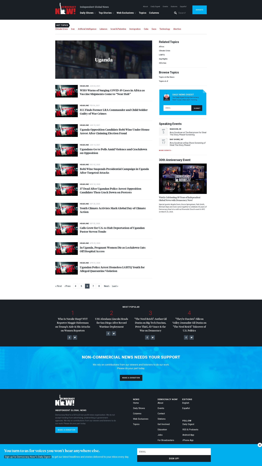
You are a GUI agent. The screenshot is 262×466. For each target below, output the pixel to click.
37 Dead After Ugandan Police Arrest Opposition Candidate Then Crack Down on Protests (110, 190)
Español (183, 6)
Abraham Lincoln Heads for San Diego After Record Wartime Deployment (111, 322)
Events (165, 6)
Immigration (135, 29)
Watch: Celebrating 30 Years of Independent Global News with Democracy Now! (179, 199)
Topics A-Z (163, 81)
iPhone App (187, 440)
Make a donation (131, 378)
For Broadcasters (166, 440)
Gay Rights (163, 59)
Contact (161, 413)
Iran (73, 29)
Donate (199, 10)
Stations (174, 6)
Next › (107, 286)
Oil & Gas (162, 63)
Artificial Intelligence (87, 29)
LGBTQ (162, 55)
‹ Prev (67, 286)
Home (136, 403)
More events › (165, 150)
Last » (115, 286)
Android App (188, 435)
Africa (161, 47)
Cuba (146, 29)
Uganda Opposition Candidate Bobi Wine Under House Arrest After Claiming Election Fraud (114, 131)
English (185, 403)
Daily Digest (155, 6)
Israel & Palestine (118, 29)
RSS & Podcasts (190, 429)
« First (58, 286)
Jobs (160, 435)
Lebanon (103, 29)
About (145, 6)
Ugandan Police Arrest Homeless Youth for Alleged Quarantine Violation (112, 269)
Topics (142, 12)
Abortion (177, 29)
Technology (165, 29)
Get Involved (164, 424)
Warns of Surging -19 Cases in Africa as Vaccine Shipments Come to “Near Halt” (112, 92)
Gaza (154, 29)
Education (162, 429)
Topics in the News (166, 77)
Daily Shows (86, 12)
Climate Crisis (61, 29)
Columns (154, 12)
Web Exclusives (125, 12)
